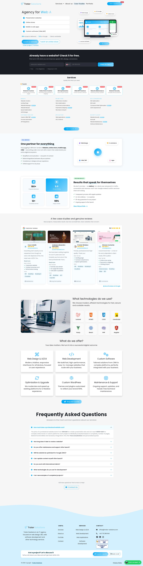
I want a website (30, 42)
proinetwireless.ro (82, 248)
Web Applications (63, 117)
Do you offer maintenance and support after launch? (52, 447)
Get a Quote (116, 3)
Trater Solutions (37, 563)
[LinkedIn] (100, 537)
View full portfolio (79, 206)
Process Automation (26, 119)
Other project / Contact (31, 45)
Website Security (97, 117)
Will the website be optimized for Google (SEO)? (50, 453)
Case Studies (79, 4)
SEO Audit (92, 103)
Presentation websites (33, 18)
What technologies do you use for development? (50, 470)
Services (60, 530)
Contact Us (73, 487)
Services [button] (59, 4)
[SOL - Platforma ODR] (102, 546)
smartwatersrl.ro (33, 248)
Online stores (30, 22)
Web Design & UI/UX (82, 530)
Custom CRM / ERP (28, 117)
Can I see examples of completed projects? (48, 475)
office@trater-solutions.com (108, 530)
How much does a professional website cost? (49, 427)
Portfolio (89, 4)
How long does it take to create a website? (48, 442)
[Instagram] (103, 537)
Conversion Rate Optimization (100, 105)
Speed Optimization (26, 110)
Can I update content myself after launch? (48, 458)
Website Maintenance (98, 121)
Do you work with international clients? (47, 464)
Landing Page (24, 103)
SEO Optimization (94, 101)
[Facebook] (97, 537)
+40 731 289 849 (104, 533)
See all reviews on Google (112, 286)
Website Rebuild (25, 107)
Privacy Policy (117, 563)
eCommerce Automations (63, 105)
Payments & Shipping (64, 107)
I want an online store (49, 42)
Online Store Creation (61, 101)
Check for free (105, 64)
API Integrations (25, 121)
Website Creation (25, 101)
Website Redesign (28, 105)
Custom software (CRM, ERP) (36, 31)
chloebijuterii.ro (106, 248)
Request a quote (101, 554)
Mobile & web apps (32, 27)
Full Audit (92, 119)
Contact (60, 541)
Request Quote (72, 402)
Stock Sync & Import (61, 110)
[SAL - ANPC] (102, 541)
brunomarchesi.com (58, 249)
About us (69, 4)
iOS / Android (59, 119)
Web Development (82, 533)
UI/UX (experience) (95, 107)
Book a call (115, 554)
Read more (27, 261)
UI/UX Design (24, 112)
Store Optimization (61, 103)
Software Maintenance (96, 124)
